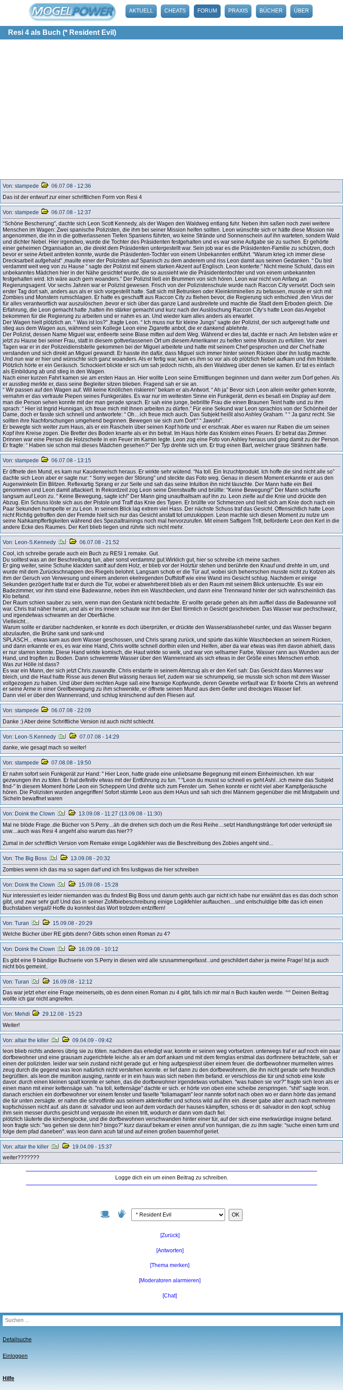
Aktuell (141, 11)
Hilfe (8, 1378)
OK (235, 1215)
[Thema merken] (169, 1265)
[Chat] (170, 1296)
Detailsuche (17, 1339)
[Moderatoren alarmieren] (170, 1280)
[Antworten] (170, 1250)
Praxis (238, 11)
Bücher (271, 11)
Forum (207, 11)
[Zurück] (170, 1235)
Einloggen (15, 1356)
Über (301, 11)
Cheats (175, 11)
